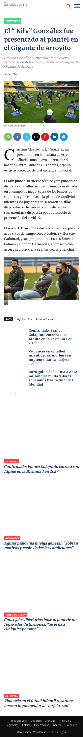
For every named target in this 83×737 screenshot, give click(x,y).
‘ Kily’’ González (24, 319)
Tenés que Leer (15, 614)
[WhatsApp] (8, 137)
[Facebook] (17, 137)
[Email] (36, 137)
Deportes (12, 21)
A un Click (50, 720)
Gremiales (12, 538)
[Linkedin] (54, 137)
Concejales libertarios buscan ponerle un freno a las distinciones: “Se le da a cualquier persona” (40, 624)
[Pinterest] (45, 137)
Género (57, 725)
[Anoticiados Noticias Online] (25, 6)
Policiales (65, 720)
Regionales (12, 725)
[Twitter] (27, 137)
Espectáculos (41, 725)
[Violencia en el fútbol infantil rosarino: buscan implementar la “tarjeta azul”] (15, 358)
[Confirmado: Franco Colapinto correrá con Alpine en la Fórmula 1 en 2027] (15, 337)
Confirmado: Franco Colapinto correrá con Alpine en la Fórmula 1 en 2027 (51, 336)
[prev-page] (6, 394)
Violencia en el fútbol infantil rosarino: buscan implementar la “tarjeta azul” (50, 357)
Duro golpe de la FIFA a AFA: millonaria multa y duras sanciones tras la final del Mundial (53, 378)
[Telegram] (64, 137)
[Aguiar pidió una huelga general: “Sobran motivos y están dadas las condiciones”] (41, 509)
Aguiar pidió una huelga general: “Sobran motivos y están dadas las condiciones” (41, 545)
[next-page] (13, 394)
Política (26, 725)
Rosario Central (44, 319)
